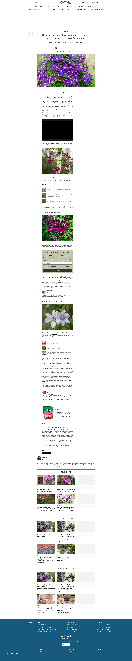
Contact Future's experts (41, 649)
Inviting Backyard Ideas (71, 631)
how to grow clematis (55, 112)
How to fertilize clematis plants (32, 38)
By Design (90, 6)
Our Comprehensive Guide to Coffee (104, 627)
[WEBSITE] (48, 292)
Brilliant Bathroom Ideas (72, 629)
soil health (54, 280)
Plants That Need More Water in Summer (66, 9)
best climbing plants (62, 105)
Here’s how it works (77, 51)
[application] (57, 130)
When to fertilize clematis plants (30, 36)
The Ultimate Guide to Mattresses (103, 624)
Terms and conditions (11, 651)
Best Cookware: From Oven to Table (104, 631)
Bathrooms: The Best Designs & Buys (45, 627)
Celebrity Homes (69, 6)
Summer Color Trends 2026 (81, 9)
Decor (48, 6)
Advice (76, 47)
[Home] (33, 6)
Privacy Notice (67, 266)
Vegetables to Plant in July (51, 9)
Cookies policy (70, 651)
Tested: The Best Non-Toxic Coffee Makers (97, 9)
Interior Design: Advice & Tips (43, 624)
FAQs (29, 40)
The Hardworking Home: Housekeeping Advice (47, 629)
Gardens (42, 6)
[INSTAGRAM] (43, 459)
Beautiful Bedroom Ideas (72, 626)
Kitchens (54, 6)
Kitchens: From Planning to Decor (44, 626)
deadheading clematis (66, 445)
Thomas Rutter (62, 47)
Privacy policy (40, 651)
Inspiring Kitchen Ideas (71, 627)
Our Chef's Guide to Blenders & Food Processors (106, 629)
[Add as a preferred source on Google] (66, 644)
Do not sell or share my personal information (16, 653)
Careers (98, 651)
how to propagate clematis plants (52, 446)
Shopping (60, 6)
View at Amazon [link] (58, 409)
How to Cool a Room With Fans (39, 9)
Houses (36, 6)
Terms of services (53, 266)
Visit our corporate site (85, 641)
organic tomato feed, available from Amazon (53, 369)
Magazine (94, 2)
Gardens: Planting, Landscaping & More (45, 631)
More (96, 6)
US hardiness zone (62, 287)
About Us (9, 649)
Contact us (99, 649)
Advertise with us (70, 649)
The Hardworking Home (80, 6)
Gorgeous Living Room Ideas (72, 624)
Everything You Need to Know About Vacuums (106, 626)
